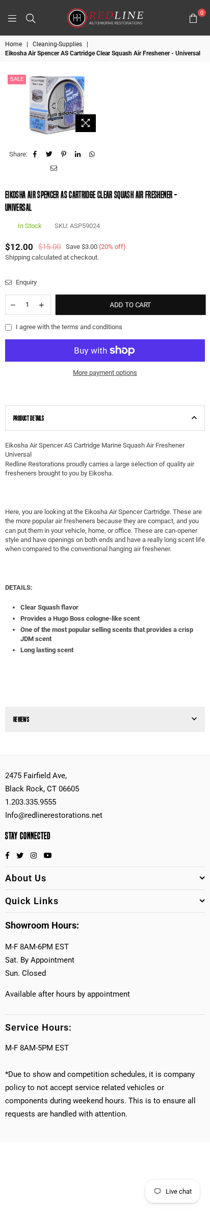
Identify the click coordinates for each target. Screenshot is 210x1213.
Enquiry (25, 282)
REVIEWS (21, 719)
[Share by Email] (54, 168)
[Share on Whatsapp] (92, 154)
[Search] (30, 17)
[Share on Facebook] (35, 154)
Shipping (17, 257)
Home (13, 44)
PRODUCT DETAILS (28, 418)
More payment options (105, 372)
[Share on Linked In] (78, 154)
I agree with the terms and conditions (69, 327)
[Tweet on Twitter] (50, 154)
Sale (16, 79)
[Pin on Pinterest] (64, 154)
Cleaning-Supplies (57, 44)
